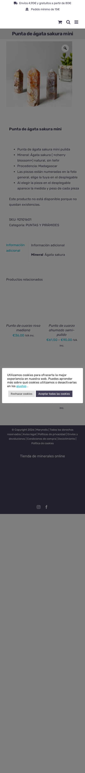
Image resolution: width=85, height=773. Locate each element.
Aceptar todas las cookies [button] (54, 393)
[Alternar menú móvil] (76, 22)
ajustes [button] (21, 386)
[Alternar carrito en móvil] (60, 22)
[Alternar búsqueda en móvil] (68, 22)
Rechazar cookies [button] (21, 393)
